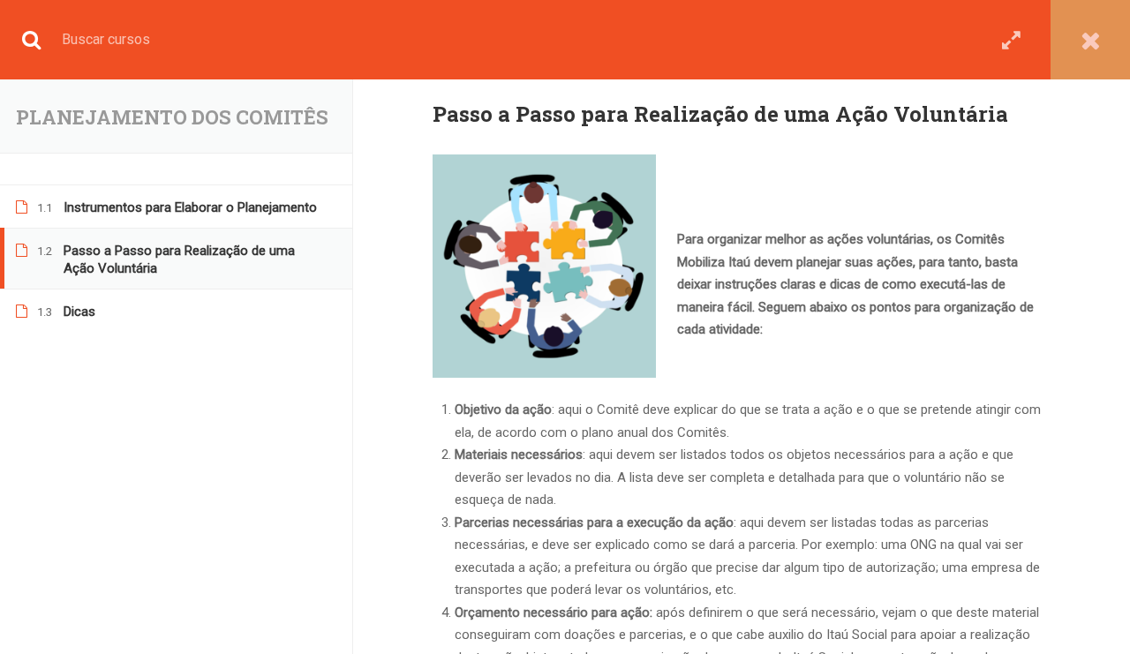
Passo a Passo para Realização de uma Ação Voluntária (179, 259)
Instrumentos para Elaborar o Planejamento (190, 207)
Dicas (79, 311)
